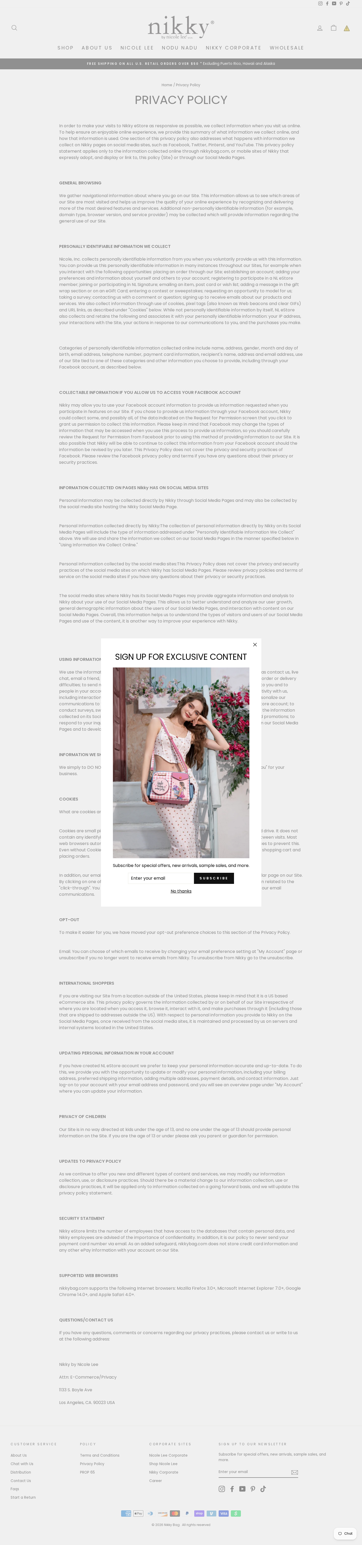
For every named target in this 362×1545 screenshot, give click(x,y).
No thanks (181, 891)
